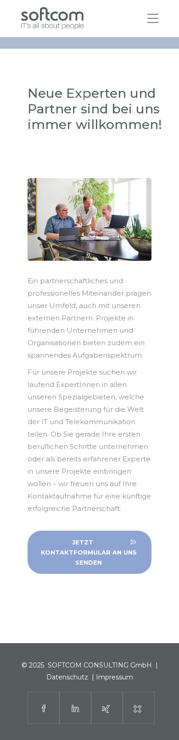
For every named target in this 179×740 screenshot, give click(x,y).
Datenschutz (67, 677)
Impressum (114, 677)
